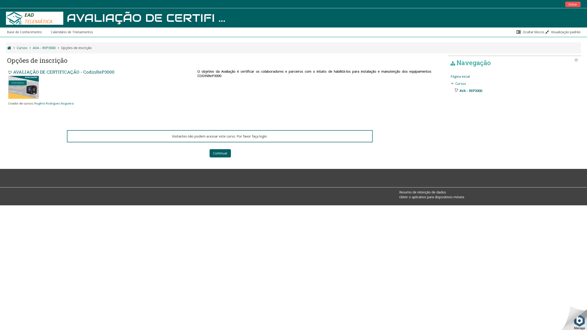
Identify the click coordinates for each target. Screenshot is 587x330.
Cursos (460, 83)
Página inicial (460, 76)
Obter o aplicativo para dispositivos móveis (431, 197)
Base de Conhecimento (24, 32)
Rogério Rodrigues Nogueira (54, 103)
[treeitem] (515, 76)
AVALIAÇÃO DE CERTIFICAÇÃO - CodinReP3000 (63, 72)
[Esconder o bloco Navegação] (576, 60)
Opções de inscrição (76, 48)
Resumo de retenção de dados (422, 192)
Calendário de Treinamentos (72, 32)
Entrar (573, 4)
